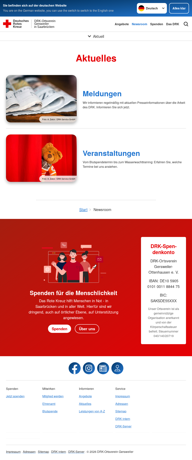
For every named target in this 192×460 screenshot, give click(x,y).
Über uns (87, 328)
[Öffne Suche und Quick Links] (186, 24)
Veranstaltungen (111, 153)
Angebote (122, 24)
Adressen (121, 404)
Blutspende (50, 411)
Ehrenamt (48, 404)
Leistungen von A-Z (92, 411)
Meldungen (102, 93)
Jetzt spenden (15, 396)
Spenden (156, 24)
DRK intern (122, 419)
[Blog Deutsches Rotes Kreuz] (103, 368)
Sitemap (120, 411)
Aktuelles (85, 404)
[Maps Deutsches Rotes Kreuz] (117, 368)
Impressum (122, 396)
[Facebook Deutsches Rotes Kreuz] (75, 368)
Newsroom (139, 24)
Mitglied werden (53, 396)
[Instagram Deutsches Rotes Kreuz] (89, 368)
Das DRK (172, 24)
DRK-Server (123, 426)
